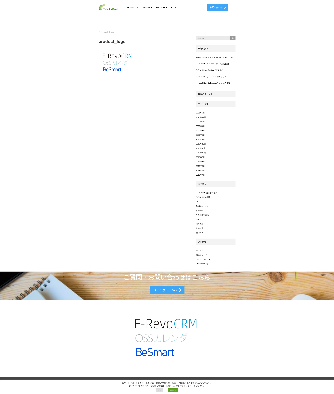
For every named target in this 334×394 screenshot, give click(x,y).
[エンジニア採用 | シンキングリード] (108, 7)
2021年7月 (200, 113)
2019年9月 (200, 157)
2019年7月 (200, 166)
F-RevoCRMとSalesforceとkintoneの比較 (213, 83)
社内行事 (199, 233)
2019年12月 (201, 144)
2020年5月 (200, 122)
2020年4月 (200, 126)
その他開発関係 (202, 215)
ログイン (199, 250)
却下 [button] (159, 390)
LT (197, 202)
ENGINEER (161, 8)
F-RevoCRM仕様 (203, 197)
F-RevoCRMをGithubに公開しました (211, 77)
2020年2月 (200, 135)
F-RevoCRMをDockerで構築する (209, 70)
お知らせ (199, 210)
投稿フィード (201, 255)
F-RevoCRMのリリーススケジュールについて (215, 57)
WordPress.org (202, 264)
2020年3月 (200, 131)
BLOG (174, 8)
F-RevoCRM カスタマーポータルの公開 (212, 64)
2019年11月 (201, 148)
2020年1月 (200, 139)
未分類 (198, 219)
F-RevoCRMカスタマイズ (206, 193)
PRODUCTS (132, 8)
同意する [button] (172, 390)
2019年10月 (201, 153)
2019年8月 (200, 162)
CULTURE (147, 8)
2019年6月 (200, 170)
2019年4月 (200, 175)
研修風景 (199, 224)
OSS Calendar (202, 206)
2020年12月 (201, 117)
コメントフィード (203, 259)
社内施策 (199, 228)
